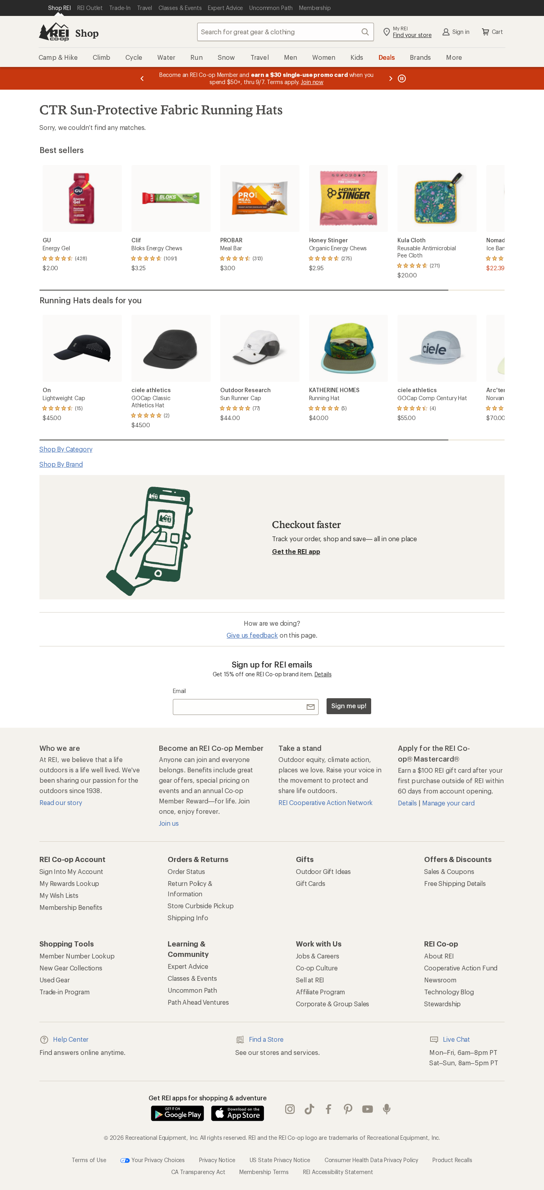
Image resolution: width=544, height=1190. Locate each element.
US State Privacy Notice (280, 1159)
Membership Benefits (70, 907)
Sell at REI (310, 980)
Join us (169, 823)
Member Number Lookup (77, 956)
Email (179, 690)
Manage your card (448, 803)
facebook (328, 1109)
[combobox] (285, 32)
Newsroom (440, 980)
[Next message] (390, 78)
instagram (290, 1109)
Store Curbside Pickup (201, 905)
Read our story (60, 802)
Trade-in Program (64, 992)
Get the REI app (296, 551)
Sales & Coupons (449, 871)
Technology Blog (449, 992)
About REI (439, 956)
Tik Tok (309, 1109)
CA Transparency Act (198, 1171)
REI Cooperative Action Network (325, 802)
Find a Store (266, 1039)
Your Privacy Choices (157, 1159)
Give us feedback (252, 635)
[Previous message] (142, 78)
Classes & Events (192, 978)
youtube (367, 1109)
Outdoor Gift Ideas (323, 871)
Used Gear (54, 980)
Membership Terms (263, 1171)
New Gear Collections (70, 968)
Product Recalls (452, 1159)
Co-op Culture (317, 968)
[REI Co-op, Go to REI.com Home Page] (54, 31)
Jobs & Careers (317, 956)
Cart (497, 31)
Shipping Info (188, 917)
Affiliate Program (320, 992)
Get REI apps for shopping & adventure (208, 1098)
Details (323, 674)
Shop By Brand (61, 464)
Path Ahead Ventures (198, 1002)
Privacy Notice (217, 1159)
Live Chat (456, 1039)
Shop (86, 33)
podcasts (386, 1109)
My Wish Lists (58, 895)
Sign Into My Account (71, 871)
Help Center (70, 1039)
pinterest (348, 1109)
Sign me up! (348, 705)
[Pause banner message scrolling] (401, 78)
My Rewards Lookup (69, 883)
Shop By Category (65, 449)
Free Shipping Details (455, 883)
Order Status (186, 871)
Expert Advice (188, 966)
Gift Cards (310, 883)
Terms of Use (89, 1159)
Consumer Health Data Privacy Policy (371, 1159)
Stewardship (442, 1003)
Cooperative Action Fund (460, 968)
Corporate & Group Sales (332, 1003)
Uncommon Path (192, 990)
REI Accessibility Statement (338, 1171)
